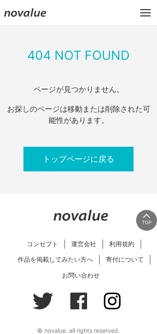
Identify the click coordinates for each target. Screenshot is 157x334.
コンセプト (42, 244)
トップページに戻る (78, 159)
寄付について (125, 259)
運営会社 (83, 244)
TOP (147, 222)
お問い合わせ (81, 275)
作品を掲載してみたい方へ (55, 259)
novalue (25, 16)
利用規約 (121, 244)
